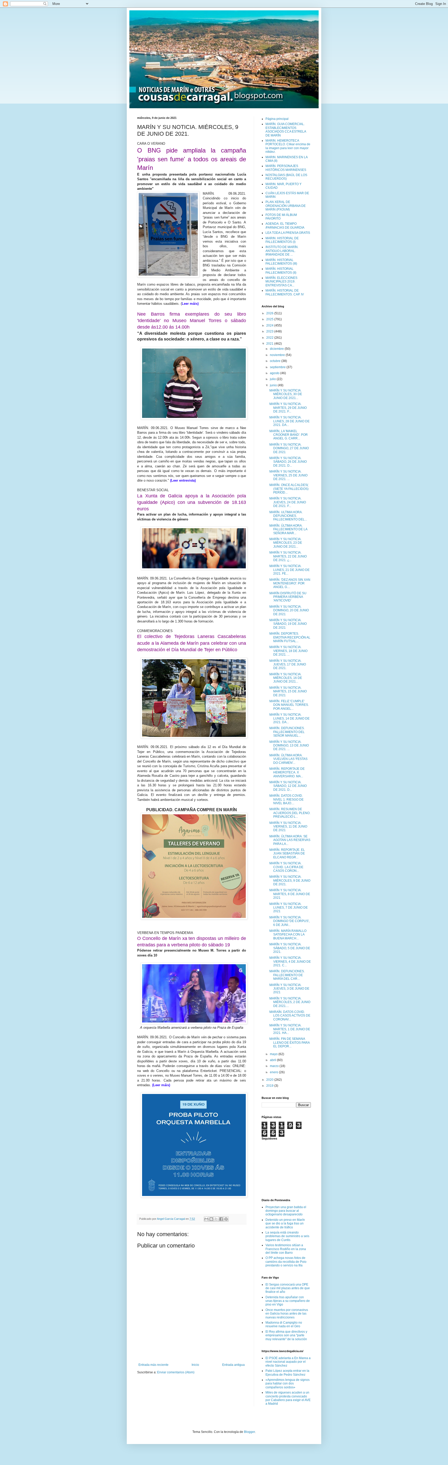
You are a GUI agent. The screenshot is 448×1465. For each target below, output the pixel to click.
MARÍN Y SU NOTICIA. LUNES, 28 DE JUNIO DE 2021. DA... (289, 421)
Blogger (249, 1432)
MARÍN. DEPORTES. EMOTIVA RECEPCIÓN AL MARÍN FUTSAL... (289, 637)
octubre (275, 361)
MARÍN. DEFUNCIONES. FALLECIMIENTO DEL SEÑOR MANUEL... (287, 731)
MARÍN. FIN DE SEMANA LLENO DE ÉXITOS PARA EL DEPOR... (289, 1042)
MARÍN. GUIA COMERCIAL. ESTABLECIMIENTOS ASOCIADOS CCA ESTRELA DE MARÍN (285, 129)
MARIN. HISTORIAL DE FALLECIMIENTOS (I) (282, 240)
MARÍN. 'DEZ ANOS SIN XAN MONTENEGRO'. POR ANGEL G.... (289, 583)
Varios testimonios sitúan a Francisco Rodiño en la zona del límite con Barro (285, 1248)
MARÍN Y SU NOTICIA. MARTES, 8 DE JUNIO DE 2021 (289, 894)
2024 (270, 325)
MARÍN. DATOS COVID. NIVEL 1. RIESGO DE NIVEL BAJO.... (286, 799)
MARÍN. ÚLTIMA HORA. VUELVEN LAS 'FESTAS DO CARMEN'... (288, 759)
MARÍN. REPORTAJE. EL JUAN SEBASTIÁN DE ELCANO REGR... (287, 853)
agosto (275, 373)
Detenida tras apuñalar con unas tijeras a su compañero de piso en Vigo (287, 1301)
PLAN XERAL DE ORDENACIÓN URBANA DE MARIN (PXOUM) (285, 205)
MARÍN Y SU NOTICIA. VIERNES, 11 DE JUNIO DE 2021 (288, 826)
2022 (270, 337)
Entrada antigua (233, 1365)
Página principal (277, 119)
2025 (270, 319)
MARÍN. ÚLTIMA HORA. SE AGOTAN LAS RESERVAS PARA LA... (289, 840)
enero (274, 1072)
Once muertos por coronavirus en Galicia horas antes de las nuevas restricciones (286, 1313)
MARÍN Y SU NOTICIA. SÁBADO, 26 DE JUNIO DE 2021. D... (288, 461)
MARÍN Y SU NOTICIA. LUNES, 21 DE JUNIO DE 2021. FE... (289, 569)
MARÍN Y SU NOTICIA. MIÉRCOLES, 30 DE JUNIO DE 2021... (285, 394)
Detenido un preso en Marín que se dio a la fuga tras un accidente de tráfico (285, 1223)
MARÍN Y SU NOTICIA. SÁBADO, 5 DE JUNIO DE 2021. (289, 948)
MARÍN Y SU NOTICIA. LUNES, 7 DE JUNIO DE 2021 (288, 907)
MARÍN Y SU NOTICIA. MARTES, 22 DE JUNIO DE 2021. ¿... (288, 556)
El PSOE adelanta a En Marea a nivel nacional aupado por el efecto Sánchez (288, 1361)
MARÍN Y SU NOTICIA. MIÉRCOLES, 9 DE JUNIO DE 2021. (289, 880)
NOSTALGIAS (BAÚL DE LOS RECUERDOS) (286, 176)
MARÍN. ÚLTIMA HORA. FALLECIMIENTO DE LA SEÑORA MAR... (288, 529)
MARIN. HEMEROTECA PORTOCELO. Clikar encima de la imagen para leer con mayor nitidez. (287, 146)
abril (273, 1060)
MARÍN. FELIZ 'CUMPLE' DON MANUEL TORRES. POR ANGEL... (289, 704)
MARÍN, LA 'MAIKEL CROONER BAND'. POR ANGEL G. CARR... (288, 434)
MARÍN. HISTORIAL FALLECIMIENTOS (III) (281, 261)
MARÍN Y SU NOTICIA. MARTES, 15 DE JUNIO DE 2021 (288, 691)
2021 (270, 343)
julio (273, 379)
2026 (270, 313)
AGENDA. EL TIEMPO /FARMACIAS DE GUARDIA (284, 225)
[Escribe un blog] (211, 1219)
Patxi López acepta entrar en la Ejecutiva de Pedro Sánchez (287, 1372)
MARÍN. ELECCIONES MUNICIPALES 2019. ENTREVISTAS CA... (281, 281)
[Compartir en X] (216, 1219)
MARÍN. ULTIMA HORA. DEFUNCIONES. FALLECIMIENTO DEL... (288, 515)
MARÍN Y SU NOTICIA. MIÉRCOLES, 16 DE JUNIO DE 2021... (285, 678)
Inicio (195, 1365)
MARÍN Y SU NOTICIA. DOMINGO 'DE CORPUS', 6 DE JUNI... (289, 921)
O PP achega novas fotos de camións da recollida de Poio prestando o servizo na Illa (285, 1261)
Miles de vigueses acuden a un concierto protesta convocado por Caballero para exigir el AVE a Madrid (288, 1398)
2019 (270, 1085)
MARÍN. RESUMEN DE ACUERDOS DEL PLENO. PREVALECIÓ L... (289, 812)
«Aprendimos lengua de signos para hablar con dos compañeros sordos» (287, 1383)
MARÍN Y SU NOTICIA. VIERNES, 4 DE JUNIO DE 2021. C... (290, 961)
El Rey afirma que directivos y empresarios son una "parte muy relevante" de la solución (286, 1335)
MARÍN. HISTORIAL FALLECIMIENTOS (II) (280, 270)
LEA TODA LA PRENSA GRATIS (287, 233)
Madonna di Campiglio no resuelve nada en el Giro (283, 1324)
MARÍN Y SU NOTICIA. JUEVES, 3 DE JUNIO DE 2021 (289, 988)
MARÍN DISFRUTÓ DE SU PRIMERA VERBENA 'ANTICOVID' (287, 597)
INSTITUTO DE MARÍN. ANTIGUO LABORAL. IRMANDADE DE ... (281, 250)
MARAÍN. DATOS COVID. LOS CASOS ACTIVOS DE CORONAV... (289, 1015)
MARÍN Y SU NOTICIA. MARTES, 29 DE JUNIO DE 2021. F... (288, 407)
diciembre (277, 349)
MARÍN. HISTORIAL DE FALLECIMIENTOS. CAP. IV (284, 292)
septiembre (278, 367)
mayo (274, 1054)
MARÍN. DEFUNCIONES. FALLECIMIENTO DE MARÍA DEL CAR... (287, 975)
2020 (270, 1080)
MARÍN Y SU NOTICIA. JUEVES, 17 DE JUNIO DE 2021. (287, 664)
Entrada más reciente (153, 1365)
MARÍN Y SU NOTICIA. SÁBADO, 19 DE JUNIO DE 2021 (288, 623)
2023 (270, 331)
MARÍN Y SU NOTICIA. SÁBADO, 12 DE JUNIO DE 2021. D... (288, 786)
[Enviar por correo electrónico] (206, 1219)
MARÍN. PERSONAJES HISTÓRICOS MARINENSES (285, 167)
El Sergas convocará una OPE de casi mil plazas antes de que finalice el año (287, 1288)
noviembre (278, 355)
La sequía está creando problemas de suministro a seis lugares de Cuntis (287, 1236)
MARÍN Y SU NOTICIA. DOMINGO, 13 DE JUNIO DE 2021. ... (289, 745)
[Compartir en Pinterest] (226, 1219)
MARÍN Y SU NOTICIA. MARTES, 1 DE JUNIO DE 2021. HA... (289, 1029)
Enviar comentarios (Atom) (175, 1372)
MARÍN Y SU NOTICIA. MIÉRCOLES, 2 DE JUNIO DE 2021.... (289, 1002)
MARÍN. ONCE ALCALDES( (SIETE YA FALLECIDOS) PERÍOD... (289, 488)
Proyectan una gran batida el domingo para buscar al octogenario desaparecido (285, 1210)
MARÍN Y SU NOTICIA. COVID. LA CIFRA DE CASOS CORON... (286, 867)
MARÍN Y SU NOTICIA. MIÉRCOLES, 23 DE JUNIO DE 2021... (285, 542)
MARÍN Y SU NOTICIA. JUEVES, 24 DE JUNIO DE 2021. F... (287, 502)
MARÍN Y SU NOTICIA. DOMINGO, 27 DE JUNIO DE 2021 (289, 448)
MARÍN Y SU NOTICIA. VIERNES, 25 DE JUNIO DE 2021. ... (288, 475)
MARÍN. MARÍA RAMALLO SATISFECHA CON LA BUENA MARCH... (287, 934)
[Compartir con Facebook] (221, 1219)
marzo (274, 1066)
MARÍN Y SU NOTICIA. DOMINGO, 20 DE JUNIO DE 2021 (289, 610)
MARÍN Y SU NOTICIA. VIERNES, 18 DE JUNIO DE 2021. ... (288, 650)
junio (274, 385)
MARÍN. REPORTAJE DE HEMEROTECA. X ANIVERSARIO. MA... (287, 772)
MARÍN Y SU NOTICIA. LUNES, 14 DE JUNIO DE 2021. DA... (289, 718)
